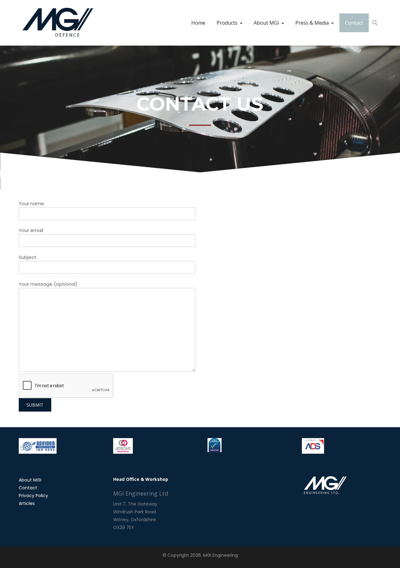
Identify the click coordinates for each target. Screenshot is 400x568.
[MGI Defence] (58, 23)
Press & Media (312, 22)
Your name (31, 203)
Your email (31, 230)
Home (198, 22)
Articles (27, 503)
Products (227, 22)
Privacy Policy (33, 495)
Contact (354, 22)
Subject (28, 257)
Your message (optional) (48, 284)
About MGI (266, 22)
